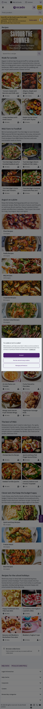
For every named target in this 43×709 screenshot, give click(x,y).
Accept (21, 355)
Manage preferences (21, 365)
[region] (21, 354)
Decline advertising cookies (21, 360)
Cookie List (32, 349)
